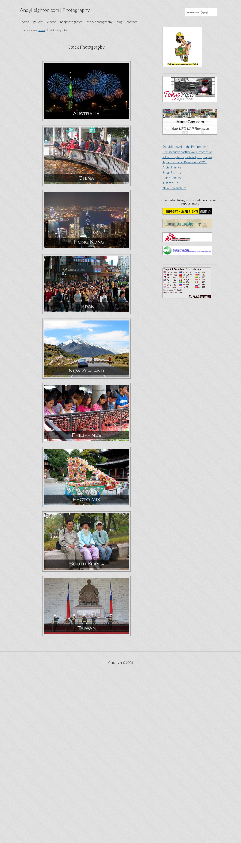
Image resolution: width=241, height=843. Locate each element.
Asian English (171, 178)
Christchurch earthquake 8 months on (187, 152)
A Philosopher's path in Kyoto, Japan (187, 157)
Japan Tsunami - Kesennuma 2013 (184, 162)
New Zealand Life (174, 188)
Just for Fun (170, 183)
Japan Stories (171, 172)
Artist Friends (171, 167)
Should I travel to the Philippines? (185, 147)
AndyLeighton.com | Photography (55, 10)
